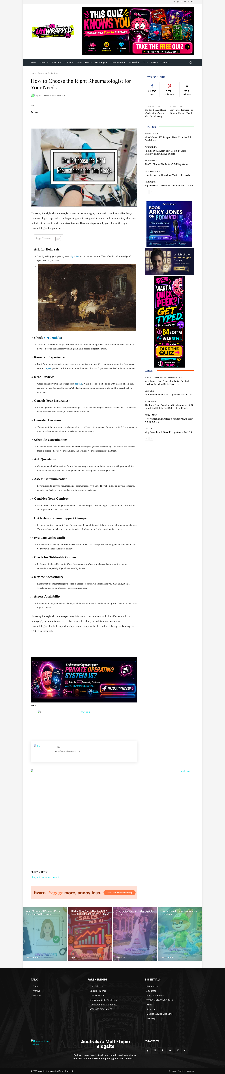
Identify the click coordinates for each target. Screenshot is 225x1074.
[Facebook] (174, 2)
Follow (169, 84)
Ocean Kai (120, 957)
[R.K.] (33, 95)
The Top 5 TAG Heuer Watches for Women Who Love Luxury (155, 113)
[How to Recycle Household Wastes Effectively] (180, 934)
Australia (42, 73)
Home (33, 73)
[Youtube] (192, 2)
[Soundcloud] (185, 2)
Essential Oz (151, 134)
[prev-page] (146, 192)
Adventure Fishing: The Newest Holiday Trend (181, 111)
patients (78, 384)
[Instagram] (178, 2)
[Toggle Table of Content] (56, 238)
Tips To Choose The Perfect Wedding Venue (166, 164)
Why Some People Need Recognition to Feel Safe (169, 432)
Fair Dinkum (53, 73)
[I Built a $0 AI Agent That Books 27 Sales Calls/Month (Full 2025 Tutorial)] (90, 934)
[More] (104, 121)
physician (74, 256)
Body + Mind (151, 401)
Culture (149, 391)
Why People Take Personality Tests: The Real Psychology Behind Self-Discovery (167, 382)
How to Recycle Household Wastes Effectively (167, 175)
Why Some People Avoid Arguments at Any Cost (168, 394)
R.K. (40, 95)
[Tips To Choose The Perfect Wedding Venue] (135, 934)
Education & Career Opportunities (163, 377)
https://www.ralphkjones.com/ (67, 751)
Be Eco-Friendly (153, 171)
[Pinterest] (181, 2)
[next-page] (151, 192)
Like (152, 84)
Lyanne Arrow (32, 957)
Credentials (52, 338)
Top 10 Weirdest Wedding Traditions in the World (169, 185)
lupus (48, 368)
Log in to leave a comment (45, 877)
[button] (190, 62)
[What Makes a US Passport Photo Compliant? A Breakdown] (45, 934)
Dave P (74, 957)
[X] (189, 2)
